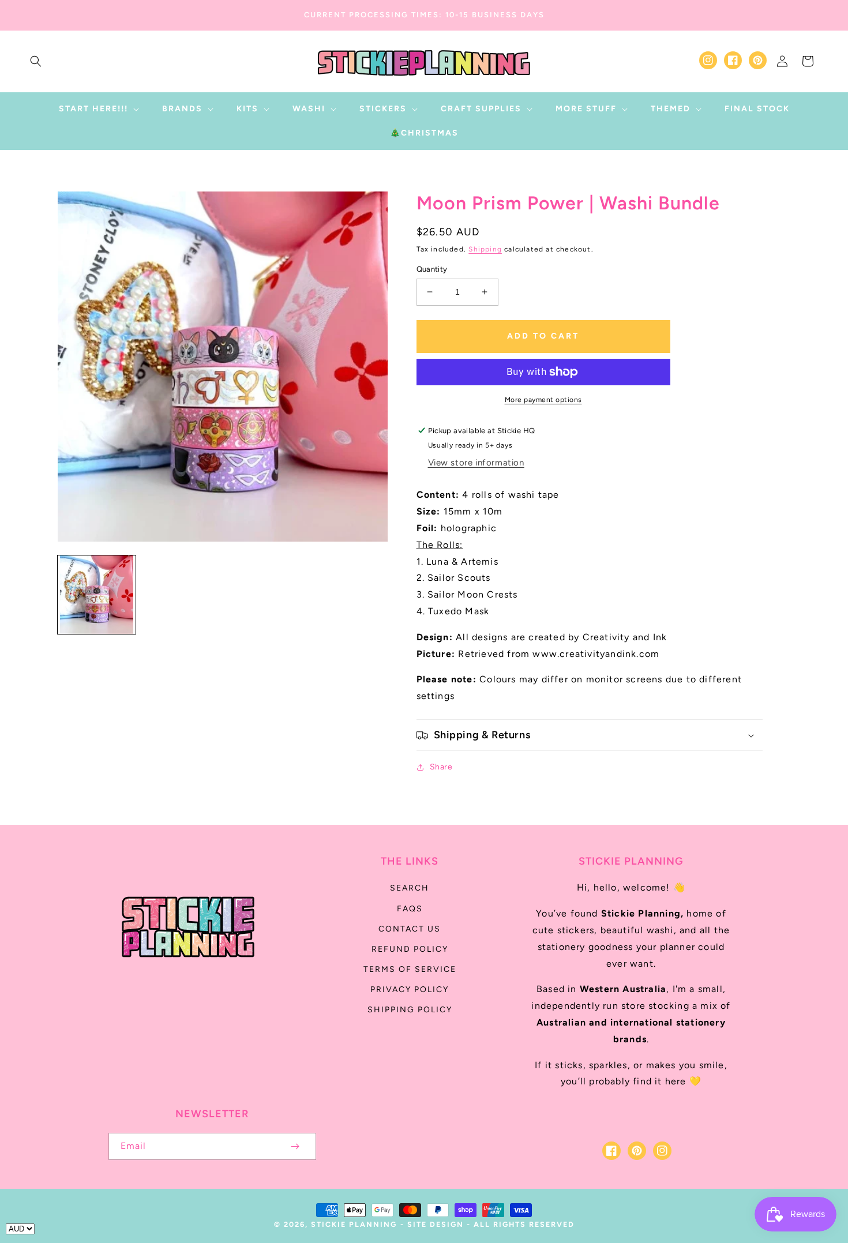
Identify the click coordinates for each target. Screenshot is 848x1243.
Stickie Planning (354, 1224)
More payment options (543, 400)
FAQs (410, 909)
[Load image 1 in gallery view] (97, 594)
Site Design (435, 1224)
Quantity (432, 269)
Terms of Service (409, 969)
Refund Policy (410, 949)
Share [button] (441, 767)
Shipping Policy (409, 1010)
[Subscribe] (295, 1146)
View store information (476, 462)
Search (409, 888)
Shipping (485, 249)
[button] (35, 61)
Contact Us (409, 929)
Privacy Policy (409, 989)
